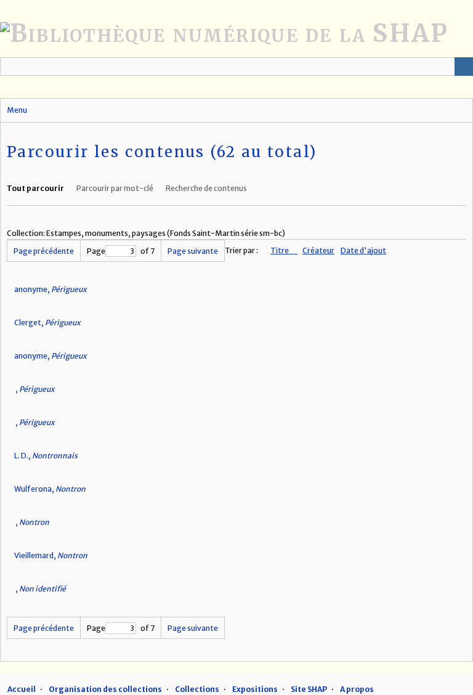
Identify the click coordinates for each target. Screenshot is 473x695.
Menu (17, 110)
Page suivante (193, 251)
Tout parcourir (35, 188)
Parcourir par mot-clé (114, 188)
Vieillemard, (50, 555)
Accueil (21, 689)
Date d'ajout (363, 250)
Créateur (318, 250)
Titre (280, 250)
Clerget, (47, 322)
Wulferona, (50, 489)
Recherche (464, 66)
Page (96, 251)
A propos (357, 689)
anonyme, (50, 289)
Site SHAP (309, 689)
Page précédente (44, 251)
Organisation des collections (105, 689)
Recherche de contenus (206, 188)
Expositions (255, 689)
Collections (197, 689)
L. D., (46, 455)
